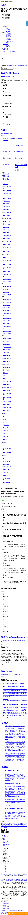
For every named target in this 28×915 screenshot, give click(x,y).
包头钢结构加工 (11, 65)
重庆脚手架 (4, 826)
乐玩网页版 (8, 910)
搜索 (14, 68)
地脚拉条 (8, 42)
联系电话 (6, 908)
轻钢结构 (8, 38)
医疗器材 (16, 823)
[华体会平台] (4, 5)
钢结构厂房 (8, 35)
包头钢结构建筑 (23, 880)
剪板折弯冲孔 (9, 41)
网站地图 (15, 875)
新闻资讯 (5, 44)
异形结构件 (8, 39)
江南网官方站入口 (21, 910)
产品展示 (5, 172)
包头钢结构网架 (4, 882)
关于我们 (5, 28)
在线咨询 (5, 49)
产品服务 (5, 32)
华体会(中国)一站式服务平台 (10, 51)
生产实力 (8, 31)
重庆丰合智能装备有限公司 (17, 826)
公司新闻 (8, 45)
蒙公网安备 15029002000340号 (10, 874)
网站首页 (5, 26)
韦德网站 (14, 910)
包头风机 (9, 826)
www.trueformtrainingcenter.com (10, 877)
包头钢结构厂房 (15, 880)
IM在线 (2, 912)
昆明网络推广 (4, 823)
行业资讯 (8, 46)
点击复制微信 (3, 901)
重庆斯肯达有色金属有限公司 (14, 824)
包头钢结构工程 (7, 880)
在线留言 (4, 4)
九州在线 (3, 910)
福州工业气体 (10, 823)
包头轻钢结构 (18, 65)
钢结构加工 (8, 34)
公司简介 (8, 29)
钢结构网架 (8, 36)
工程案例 (5, 48)
